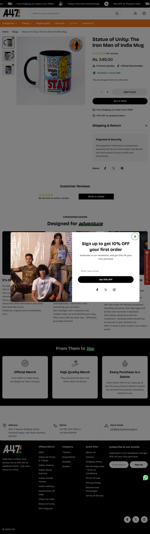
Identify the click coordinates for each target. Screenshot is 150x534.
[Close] (135, 236)
